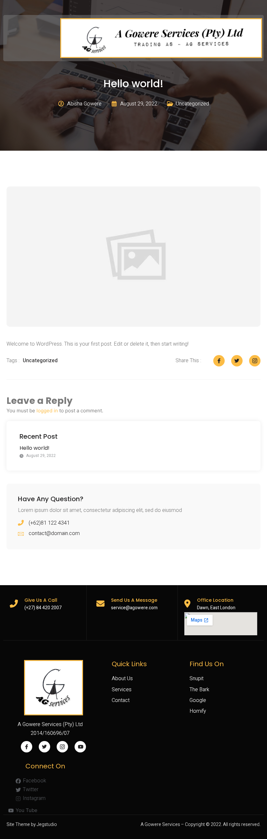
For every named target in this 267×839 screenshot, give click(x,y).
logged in (47, 410)
